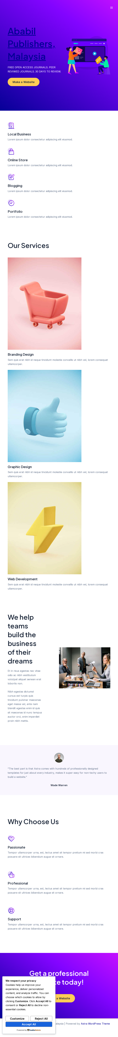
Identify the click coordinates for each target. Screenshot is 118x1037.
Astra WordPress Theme (95, 1023)
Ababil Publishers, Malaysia (31, 43)
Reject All (41, 1018)
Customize (17, 1018)
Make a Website (24, 82)
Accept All (29, 1024)
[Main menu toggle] (111, 7)
